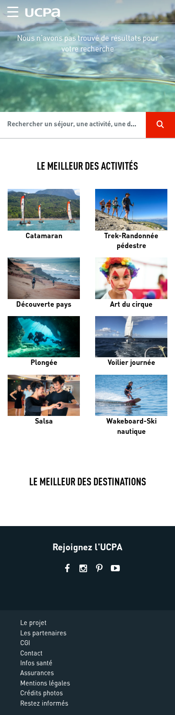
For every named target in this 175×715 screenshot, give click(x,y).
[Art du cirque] (131, 278)
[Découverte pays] (43, 278)
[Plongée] (43, 336)
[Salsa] (43, 395)
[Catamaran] (43, 209)
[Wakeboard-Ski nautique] (131, 395)
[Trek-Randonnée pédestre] (131, 209)
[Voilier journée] (131, 336)
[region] (87, 74)
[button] (9, 10)
